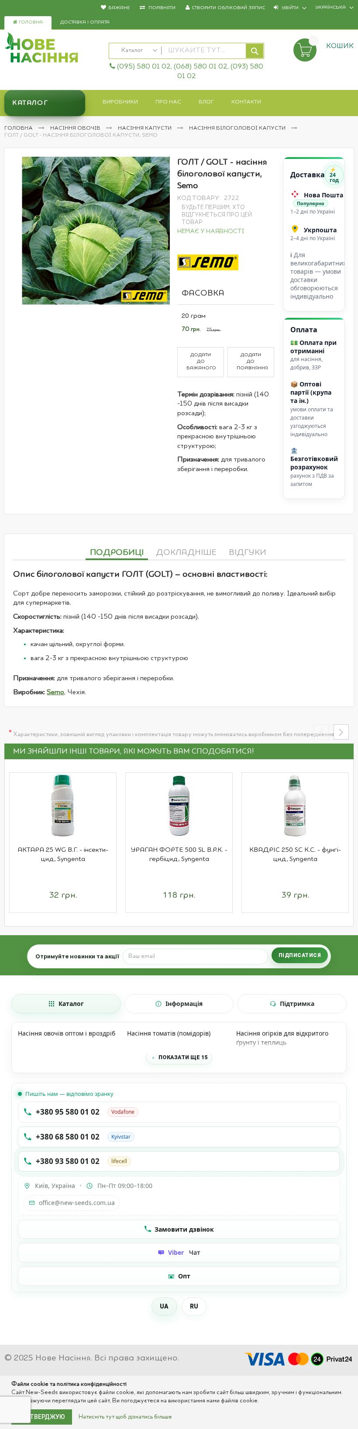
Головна (30, 22)
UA (164, 1306)
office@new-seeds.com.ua (77, 1202)
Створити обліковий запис (228, 8)
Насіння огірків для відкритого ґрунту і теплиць (282, 1038)
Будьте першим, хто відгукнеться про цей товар (217, 215)
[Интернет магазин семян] (52, 48)
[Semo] (207, 262)
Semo (55, 692)
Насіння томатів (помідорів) (168, 1033)
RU (194, 1306)
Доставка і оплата (85, 22)
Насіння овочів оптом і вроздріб (66, 1033)
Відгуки (247, 552)
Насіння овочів (76, 128)
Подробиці (117, 552)
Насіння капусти (145, 128)
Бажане (119, 8)
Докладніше (186, 552)
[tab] (117, 551)
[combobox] (186, 51)
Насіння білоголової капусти (238, 128)
